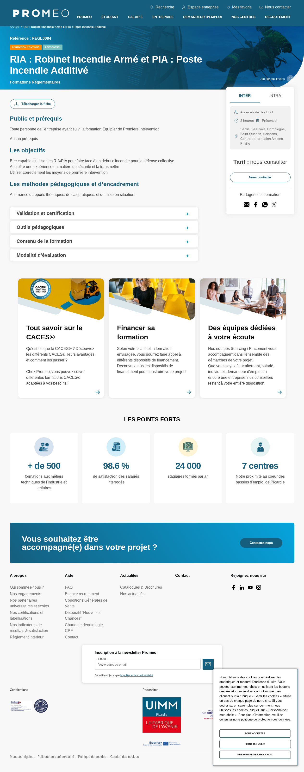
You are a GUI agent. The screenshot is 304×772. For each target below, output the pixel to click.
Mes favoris (242, 7)
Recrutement (278, 17)
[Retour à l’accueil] (41, 14)
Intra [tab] (275, 96)
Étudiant (109, 17)
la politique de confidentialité (136, 675)
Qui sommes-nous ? (27, 587)
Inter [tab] (245, 96)
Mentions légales (21, 757)
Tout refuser (255, 744)
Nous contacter (278, 7)
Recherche (164, 7)
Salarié (135, 17)
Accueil (14, 27)
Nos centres (243, 17)
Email (102, 658)
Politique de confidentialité (55, 757)
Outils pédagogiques (40, 227)
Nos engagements (25, 594)
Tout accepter (255, 733)
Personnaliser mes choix (255, 754)
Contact (71, 637)
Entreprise (163, 17)
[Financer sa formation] (152, 338)
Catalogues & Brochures (141, 587)
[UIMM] (162, 715)
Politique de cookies (92, 757)
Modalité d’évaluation (41, 255)
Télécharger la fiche (36, 104)
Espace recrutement (82, 594)
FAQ (69, 587)
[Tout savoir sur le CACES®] (61, 338)
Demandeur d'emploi (202, 17)
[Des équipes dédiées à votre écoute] (243, 338)
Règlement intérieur (26, 637)
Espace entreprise (203, 7)
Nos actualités (132, 594)
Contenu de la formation (44, 241)
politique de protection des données (265, 719)
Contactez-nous (261, 543)
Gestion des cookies (124, 757)
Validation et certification (45, 213)
